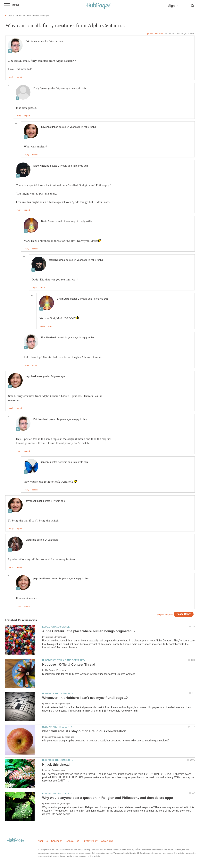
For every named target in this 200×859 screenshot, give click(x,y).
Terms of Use (72, 841)
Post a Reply (184, 614)
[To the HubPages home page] (16, 840)
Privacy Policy (90, 841)
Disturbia (31, 539)
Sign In (173, 6)
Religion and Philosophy (57, 727)
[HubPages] (98, 5)
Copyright (56, 841)
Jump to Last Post (155, 33)
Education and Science (56, 627)
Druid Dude (47, 221)
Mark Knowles (41, 165)
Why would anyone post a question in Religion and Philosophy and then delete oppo (107, 798)
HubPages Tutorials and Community (63, 660)
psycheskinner (49, 127)
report (19, 77)
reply (11, 77)
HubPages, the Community (57, 693)
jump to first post (165, 614)
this (84, 88)
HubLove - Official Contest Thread (68, 664)
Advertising (107, 841)
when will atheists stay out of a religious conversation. (84, 731)
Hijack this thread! (56, 764)
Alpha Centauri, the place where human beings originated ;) (88, 631)
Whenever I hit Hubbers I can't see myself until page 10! (85, 698)
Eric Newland (33, 41)
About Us (43, 841)
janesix (45, 462)
